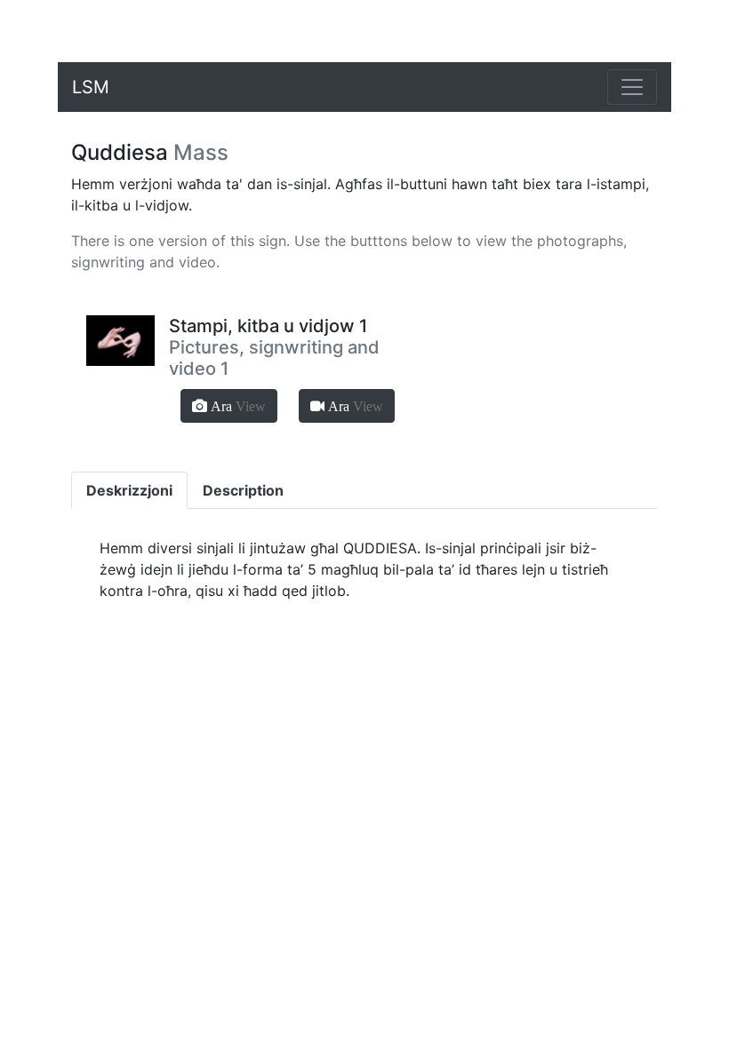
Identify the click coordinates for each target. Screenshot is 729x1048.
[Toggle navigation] (632, 87)
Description (243, 490)
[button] (229, 406)
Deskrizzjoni (129, 490)
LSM (90, 87)
